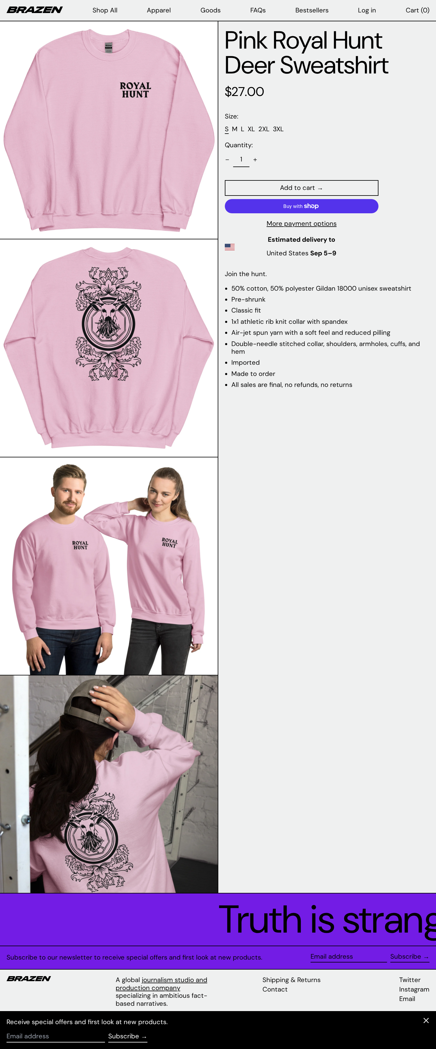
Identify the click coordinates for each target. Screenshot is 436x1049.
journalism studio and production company (161, 984)
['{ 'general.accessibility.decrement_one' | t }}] (227, 160)
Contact (275, 989)
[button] (417, 10)
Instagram (414, 989)
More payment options (302, 224)
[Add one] (255, 160)
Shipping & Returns (291, 980)
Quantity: (239, 145)
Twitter (410, 980)
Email (407, 999)
